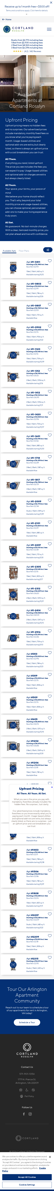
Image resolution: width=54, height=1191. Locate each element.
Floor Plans (24, 250)
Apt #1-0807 (27, 311)
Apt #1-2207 (27, 551)
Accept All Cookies (27, 1177)
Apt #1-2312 (27, 594)
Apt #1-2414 (27, 616)
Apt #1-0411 (27, 268)
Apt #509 (27, 703)
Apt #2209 (27, 943)
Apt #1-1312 (27, 377)
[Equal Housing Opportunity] (20, 1089)
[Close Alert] (51, 2)
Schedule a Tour (27, 1022)
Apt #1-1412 (27, 398)
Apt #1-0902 (27, 333)
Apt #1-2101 (27, 529)
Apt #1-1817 (27, 486)
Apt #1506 (27, 877)
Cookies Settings (27, 1185)
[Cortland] (27, 1138)
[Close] (50, 1157)
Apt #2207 (27, 921)
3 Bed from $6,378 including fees (27, 47)
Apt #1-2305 (27, 573)
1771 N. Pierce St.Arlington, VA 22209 (27, 1081)
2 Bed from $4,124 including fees (27, 45)
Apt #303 (27, 660)
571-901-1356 (27, 1073)
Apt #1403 (27, 856)
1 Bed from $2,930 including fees (27, 42)
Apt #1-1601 (27, 442)
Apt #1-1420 (27, 420)
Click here (34, 10)
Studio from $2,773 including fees (27, 40)
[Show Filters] (47, 249)
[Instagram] (30, 1114)
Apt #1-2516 (27, 638)
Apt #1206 (27, 769)
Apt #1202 (27, 747)
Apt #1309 (27, 834)
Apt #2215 (27, 965)
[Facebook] (24, 1114)
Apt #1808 (27, 899)
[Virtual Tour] (13, 268)
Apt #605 (27, 725)
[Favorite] (50, 260)
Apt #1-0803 (27, 290)
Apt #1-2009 (27, 507)
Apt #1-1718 (27, 464)
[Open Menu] (49, 29)
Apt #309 (27, 682)
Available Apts (9, 250)
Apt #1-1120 (27, 355)
